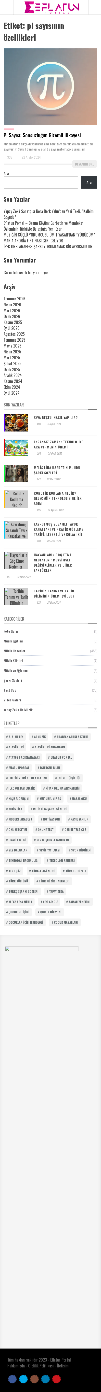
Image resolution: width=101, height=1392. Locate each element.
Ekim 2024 (12, 387)
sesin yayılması (49, 850)
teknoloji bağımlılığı (23, 860)
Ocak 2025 (12, 369)
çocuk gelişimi (19, 912)
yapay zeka (56, 891)
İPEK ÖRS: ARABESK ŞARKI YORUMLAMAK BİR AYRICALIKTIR (48, 247)
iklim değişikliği (69, 778)
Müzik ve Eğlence (16, 670)
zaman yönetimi (79, 902)
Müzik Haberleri (15, 650)
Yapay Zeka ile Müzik (18, 709)
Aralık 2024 (13, 375)
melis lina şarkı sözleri (50, 809)
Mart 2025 (12, 358)
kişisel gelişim (19, 798)
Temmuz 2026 (14, 299)
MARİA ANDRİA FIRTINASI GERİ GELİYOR (33, 241)
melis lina (15, 809)
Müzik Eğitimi (13, 640)
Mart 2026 (12, 310)
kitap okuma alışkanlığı (63, 788)
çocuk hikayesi (51, 912)
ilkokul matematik (22, 788)
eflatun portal (61, 757)
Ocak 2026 (12, 316)
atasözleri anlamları (50, 747)
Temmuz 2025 (14, 340)
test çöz (15, 871)
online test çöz (75, 829)
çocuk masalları (66, 922)
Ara (6, 173)
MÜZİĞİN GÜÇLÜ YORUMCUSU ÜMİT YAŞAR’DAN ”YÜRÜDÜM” (49, 235)
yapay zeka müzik (20, 902)
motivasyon (51, 819)
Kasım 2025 (13, 322)
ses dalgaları (18, 850)
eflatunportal (19, 768)
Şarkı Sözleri (13, 680)
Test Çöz (10, 690)
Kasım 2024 (13, 381)
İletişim (63, 1366)
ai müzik (40, 737)
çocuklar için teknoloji (26, 922)
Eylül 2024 (12, 393)
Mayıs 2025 (12, 346)
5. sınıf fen (16, 737)
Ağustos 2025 (14, 334)
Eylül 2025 (11, 328)
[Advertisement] (50, 48)
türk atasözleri (43, 871)
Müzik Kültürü (14, 660)
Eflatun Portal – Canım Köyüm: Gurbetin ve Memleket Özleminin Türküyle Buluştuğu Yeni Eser (44, 226)
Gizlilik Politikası (41, 1366)
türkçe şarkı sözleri (23, 891)
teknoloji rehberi (62, 860)
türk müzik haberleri (54, 881)
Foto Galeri (12, 631)
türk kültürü (18, 881)
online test (46, 829)
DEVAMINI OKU (84, 164)
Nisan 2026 (12, 304)
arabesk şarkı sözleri (72, 737)
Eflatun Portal (60, 1360)
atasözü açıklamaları (24, 757)
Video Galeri (12, 699)
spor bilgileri (81, 850)
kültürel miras (50, 798)
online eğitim (18, 829)
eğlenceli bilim (50, 768)
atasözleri (16, 747)
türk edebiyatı (75, 871)
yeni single (50, 902)
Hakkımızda (16, 1366)
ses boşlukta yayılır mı (53, 840)
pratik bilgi (17, 840)
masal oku (79, 798)
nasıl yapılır (79, 819)
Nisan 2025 (12, 352)
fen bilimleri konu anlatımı (28, 778)
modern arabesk (20, 819)
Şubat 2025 (12, 363)
